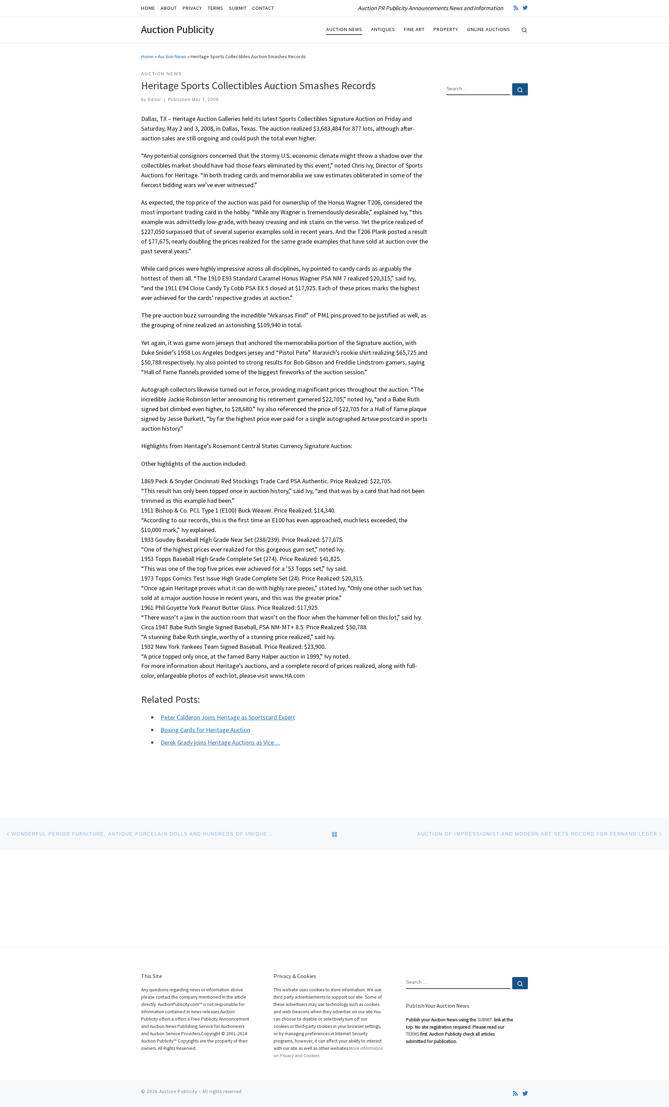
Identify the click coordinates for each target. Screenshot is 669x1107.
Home (147, 56)
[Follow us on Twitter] (525, 8)
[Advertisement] (487, 213)
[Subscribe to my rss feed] (516, 8)
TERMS (412, 1034)
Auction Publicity (178, 1091)
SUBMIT (485, 1020)
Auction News (172, 56)
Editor (154, 99)
